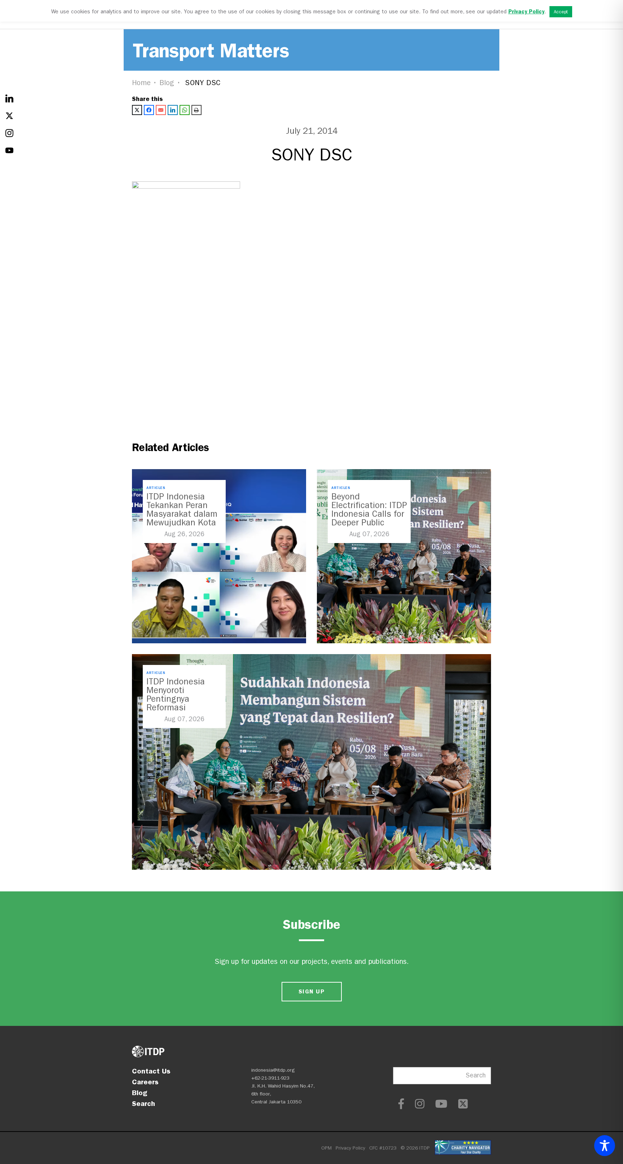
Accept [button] (561, 11)
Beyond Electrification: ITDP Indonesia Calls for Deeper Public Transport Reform (369, 513)
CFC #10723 (383, 1148)
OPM (326, 1148)
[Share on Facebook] (149, 110)
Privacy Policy (350, 1148)
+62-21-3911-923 (270, 1078)
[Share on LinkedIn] (173, 110)
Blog (166, 83)
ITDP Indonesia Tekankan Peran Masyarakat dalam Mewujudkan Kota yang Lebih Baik (181, 513)
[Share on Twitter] (137, 110)
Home (141, 83)
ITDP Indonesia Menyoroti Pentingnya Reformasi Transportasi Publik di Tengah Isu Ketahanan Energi (183, 707)
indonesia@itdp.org (273, 1070)
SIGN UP (311, 991)
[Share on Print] (196, 110)
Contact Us (151, 1071)
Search (143, 1103)
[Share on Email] (161, 110)
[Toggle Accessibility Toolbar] (604, 1145)
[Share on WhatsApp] (185, 110)
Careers (145, 1081)
